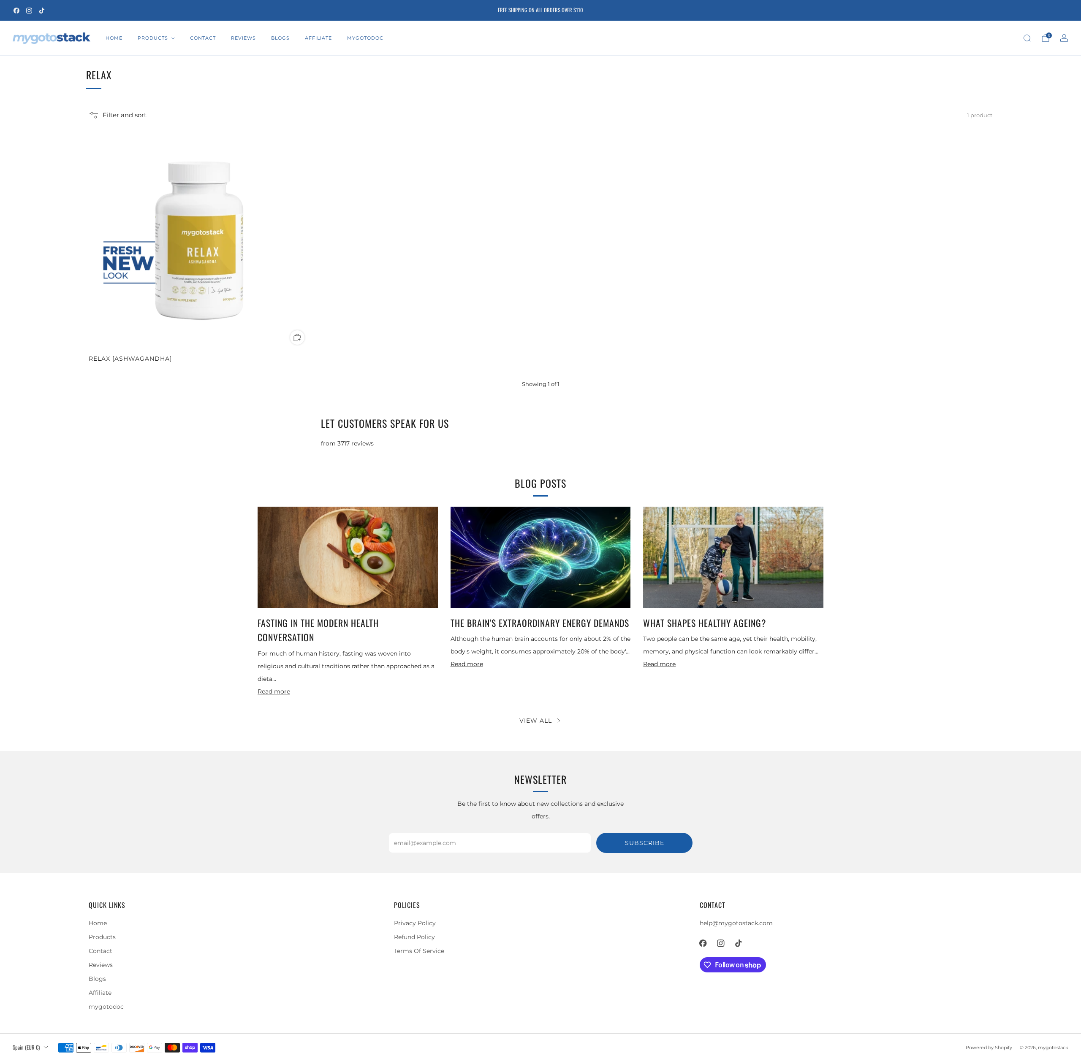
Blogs (280, 38)
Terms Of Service (419, 951)
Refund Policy (414, 937)
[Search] (1027, 38)
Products (153, 38)
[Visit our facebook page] (16, 10)
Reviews (243, 38)
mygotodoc (365, 38)
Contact (203, 38)
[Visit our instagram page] (29, 10)
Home (114, 38)
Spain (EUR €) (26, 1047)
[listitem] (540, 10)
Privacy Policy (415, 923)
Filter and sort (125, 115)
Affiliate (318, 38)
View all (535, 720)
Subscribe (644, 843)
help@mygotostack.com (736, 923)
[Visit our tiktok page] (41, 10)
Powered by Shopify (989, 1047)
